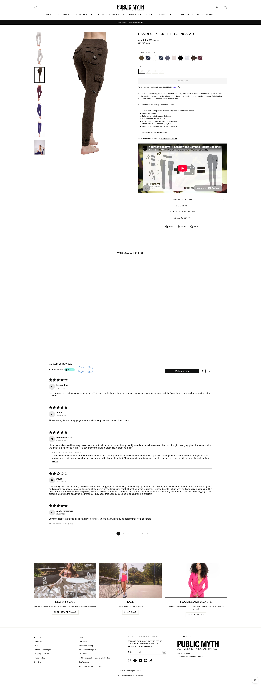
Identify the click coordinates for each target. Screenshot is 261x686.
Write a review (182, 371)
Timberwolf (187, 58)
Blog (81, 637)
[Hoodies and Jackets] (196, 580)
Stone (174, 58)
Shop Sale (130, 612)
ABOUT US (165, 14)
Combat (141, 58)
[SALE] (130, 580)
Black (180, 58)
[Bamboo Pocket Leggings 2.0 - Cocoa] (70, 339)
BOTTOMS (64, 14)
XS (142, 71)
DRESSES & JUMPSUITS (110, 14)
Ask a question (183, 218)
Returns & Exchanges (42, 650)
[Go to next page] (148, 533)
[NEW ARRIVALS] (65, 580)
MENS (149, 14)
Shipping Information (182, 212)
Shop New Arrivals (65, 612)
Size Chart (182, 206)
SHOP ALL (184, 14)
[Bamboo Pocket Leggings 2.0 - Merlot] (73, 339)
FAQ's (36, 646)
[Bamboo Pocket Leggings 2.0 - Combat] (40, 339)
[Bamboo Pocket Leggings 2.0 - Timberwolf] (66, 339)
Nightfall (148, 58)
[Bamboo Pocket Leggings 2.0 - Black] (62, 339)
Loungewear (84, 14)
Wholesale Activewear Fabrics (90, 666)
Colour (146, 52)
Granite (161, 58)
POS (119, 675)
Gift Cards (83, 641)
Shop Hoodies (196, 615)
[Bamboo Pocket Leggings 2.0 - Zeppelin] (55, 339)
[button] (143, 40)
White (154, 58)
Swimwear (135, 14)
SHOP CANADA (205, 14)
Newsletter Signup (86, 646)
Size (140, 66)
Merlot (200, 58)
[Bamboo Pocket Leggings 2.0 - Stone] (59, 339)
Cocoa (193, 58)
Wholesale (83, 654)
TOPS (48, 14)
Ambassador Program (87, 650)
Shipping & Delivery (41, 654)
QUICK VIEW (57, 328)
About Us (37, 637)
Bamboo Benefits (183, 200)
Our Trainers (84, 662)
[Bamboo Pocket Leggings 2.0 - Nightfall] (44, 339)
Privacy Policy (39, 658)
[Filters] (203, 371)
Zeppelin (167, 58)
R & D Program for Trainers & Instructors (94, 658)
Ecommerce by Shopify (134, 675)
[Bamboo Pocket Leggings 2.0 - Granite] (51, 339)
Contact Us (38, 641)
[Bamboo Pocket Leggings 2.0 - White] (47, 339)
